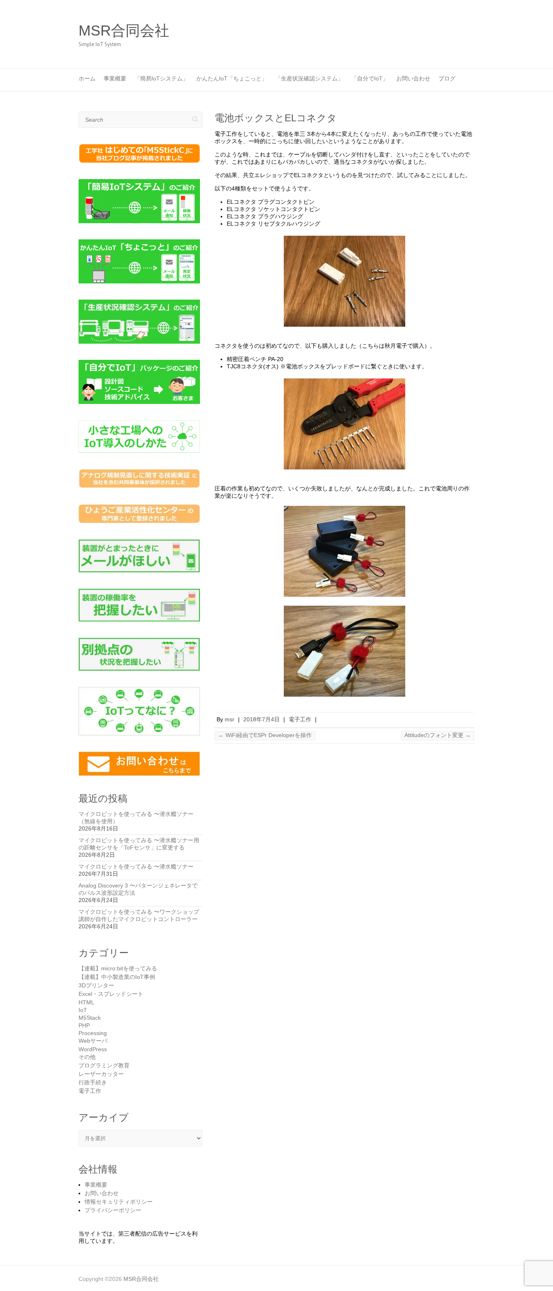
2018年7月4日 (261, 719)
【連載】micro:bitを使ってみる (118, 968)
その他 (87, 1057)
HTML (86, 1002)
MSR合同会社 (124, 30)
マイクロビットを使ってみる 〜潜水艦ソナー (136, 866)
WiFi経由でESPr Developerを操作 (265, 735)
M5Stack (90, 1017)
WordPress (93, 1049)
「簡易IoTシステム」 (161, 78)
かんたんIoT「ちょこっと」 (231, 78)
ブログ (446, 78)
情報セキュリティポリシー (119, 1201)
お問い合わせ (413, 78)
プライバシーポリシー (113, 1210)
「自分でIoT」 (369, 78)
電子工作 (300, 719)
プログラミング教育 (104, 1065)
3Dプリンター (96, 985)
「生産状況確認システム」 (309, 78)
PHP (84, 1025)
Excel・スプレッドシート (111, 994)
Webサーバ (93, 1040)
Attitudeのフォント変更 (437, 735)
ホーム (87, 78)
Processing (93, 1033)
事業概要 (115, 78)
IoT (83, 1010)
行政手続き (93, 1082)
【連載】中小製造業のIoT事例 (117, 977)
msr (229, 719)
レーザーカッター (101, 1074)
